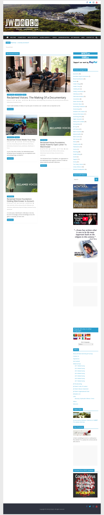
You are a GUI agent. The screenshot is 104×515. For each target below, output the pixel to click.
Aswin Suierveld (10, 205)
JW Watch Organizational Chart (81, 391)
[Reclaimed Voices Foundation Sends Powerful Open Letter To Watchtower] (55, 116)
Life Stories (76, 129)
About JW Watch (33, 37)
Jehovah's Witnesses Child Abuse (25, 144)
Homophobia (76, 124)
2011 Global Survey (80, 366)
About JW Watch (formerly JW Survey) (83, 353)
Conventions (76, 99)
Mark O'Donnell (77, 131)
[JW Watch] (52, 5)
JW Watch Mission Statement (80, 389)
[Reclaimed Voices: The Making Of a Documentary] (38, 57)
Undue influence (77, 167)
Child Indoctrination (78, 96)
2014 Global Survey (80, 373)
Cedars (19, 100)
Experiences (76, 358)
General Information (78, 114)
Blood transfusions (78, 79)
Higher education (77, 119)
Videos (54, 37)
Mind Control (76, 136)
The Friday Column (78, 164)
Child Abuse (18, 94)
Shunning (75, 152)
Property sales (77, 144)
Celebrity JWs (76, 89)
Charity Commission (78, 91)
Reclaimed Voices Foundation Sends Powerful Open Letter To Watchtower (53, 144)
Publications (76, 146)
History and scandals (78, 121)
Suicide (75, 157)
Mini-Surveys (76, 139)
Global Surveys (44, 37)
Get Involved (75, 37)
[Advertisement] (85, 272)
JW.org (75, 126)
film (53, 100)
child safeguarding (41, 100)
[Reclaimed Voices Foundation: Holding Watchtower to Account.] (21, 172)
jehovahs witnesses (63, 100)
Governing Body (77, 116)
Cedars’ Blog (22, 37)
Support (17, 137)
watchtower (24, 146)
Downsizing (76, 109)
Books (75, 81)
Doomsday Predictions (79, 106)
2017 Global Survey (80, 381)
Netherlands (10, 102)
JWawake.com (77, 394)
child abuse (33, 100)
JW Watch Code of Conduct (80, 386)
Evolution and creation (79, 111)
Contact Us (90, 37)
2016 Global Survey (80, 378)
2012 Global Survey (80, 368)
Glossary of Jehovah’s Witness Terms (84, 398)
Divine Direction (77, 101)
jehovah (57, 100)
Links (82, 37)
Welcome (13, 37)
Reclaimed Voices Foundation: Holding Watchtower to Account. (20, 200)
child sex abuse (18, 205)
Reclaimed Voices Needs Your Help (21, 139)
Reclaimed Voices (17, 102)
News (24, 94)
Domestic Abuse (77, 104)
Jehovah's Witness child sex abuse (56, 151)
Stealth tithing (76, 154)
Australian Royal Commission (80, 76)
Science (75, 149)
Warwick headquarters (79, 169)
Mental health (76, 134)
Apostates (75, 74)
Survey (75, 162)
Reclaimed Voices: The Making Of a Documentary (36, 97)
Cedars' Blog (11, 94)
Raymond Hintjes (50, 153)
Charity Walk (14, 144)
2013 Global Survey (80, 371)
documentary (49, 100)
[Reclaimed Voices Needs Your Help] (21, 116)
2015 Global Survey (80, 376)
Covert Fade (20, 141)
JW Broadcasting (63, 37)
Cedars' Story (76, 86)
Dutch (46, 151)
